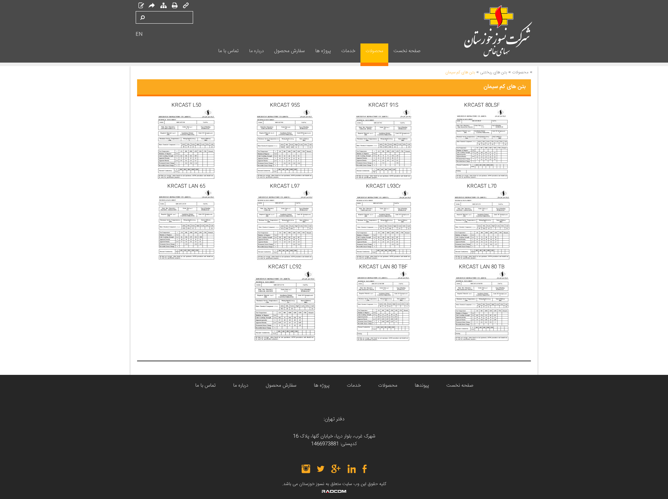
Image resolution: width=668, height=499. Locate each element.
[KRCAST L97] (285, 225)
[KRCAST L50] (186, 144)
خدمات (354, 385)
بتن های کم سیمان (460, 72)
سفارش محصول (281, 385)
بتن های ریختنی (493, 72)
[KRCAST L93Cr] (383, 225)
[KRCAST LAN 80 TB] (482, 306)
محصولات (520, 72)
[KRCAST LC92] (285, 306)
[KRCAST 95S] (285, 144)
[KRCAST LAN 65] (186, 225)
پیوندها (422, 385)
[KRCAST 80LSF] (482, 144)
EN (139, 34)
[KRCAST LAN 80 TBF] (383, 306)
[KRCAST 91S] (383, 144)
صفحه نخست (459, 385)
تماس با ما (205, 385)
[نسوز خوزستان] (487, 31)
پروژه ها (321, 385)
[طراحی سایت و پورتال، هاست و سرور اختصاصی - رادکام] (334, 491)
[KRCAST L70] (482, 225)
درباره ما (240, 385)
